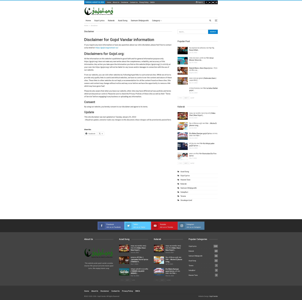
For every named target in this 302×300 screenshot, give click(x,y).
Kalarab (111, 20)
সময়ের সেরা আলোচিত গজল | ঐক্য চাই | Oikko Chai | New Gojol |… (138, 248)
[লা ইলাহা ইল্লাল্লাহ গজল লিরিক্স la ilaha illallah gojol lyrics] (183, 91)
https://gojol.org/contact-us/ (106, 48)
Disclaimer (124, 2)
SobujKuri (184, 192)
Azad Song (122, 20)
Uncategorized (186, 200)
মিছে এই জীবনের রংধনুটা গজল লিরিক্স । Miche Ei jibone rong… (174, 259)
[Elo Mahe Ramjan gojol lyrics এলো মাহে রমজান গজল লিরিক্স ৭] (183, 136)
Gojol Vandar (213, 296)
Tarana (183, 196)
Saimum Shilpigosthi (140, 20)
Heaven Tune (185, 180)
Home (109, 2)
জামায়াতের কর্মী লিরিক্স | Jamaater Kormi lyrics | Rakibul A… (139, 259)
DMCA (152, 2)
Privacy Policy (143, 2)
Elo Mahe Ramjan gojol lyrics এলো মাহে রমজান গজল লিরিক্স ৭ (173, 271)
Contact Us (134, 2)
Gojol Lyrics (99, 20)
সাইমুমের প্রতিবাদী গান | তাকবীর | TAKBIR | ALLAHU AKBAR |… (139, 271)
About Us (116, 2)
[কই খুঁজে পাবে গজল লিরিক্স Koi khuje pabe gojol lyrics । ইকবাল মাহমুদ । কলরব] (183, 146)
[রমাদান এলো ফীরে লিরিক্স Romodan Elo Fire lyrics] (183, 156)
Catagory (156, 20)
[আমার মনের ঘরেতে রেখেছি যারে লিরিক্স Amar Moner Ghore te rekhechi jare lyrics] (183, 60)
